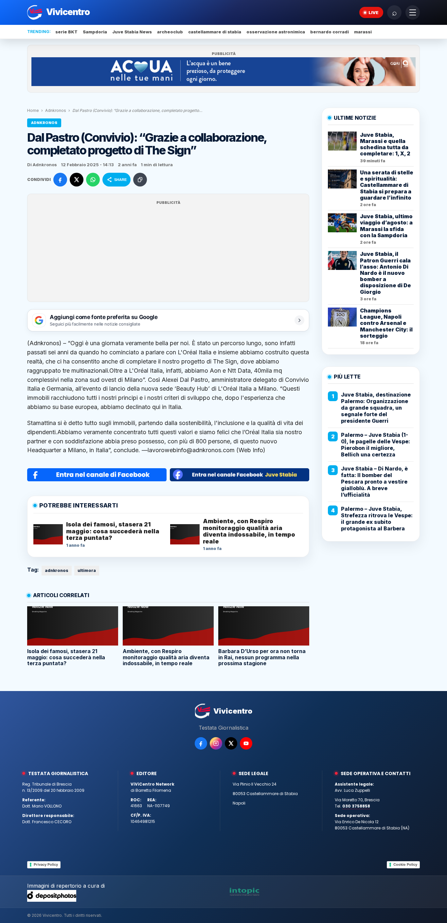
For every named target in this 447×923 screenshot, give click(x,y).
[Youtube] (246, 743)
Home (33, 110)
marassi (363, 31)
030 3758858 (356, 806)
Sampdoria (95, 31)
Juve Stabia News (132, 31)
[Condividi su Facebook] (60, 179)
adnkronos (56, 570)
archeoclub (170, 31)
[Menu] (412, 12)
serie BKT (66, 31)
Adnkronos (55, 110)
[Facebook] (201, 743)
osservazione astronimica (275, 31)
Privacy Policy (46, 864)
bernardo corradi (329, 31)
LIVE (373, 12)
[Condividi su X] (76, 179)
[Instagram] (216, 743)
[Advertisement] (168, 252)
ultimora (87, 570)
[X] (231, 743)
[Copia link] (140, 179)
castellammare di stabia (214, 31)
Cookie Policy (405, 864)
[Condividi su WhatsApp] (93, 179)
